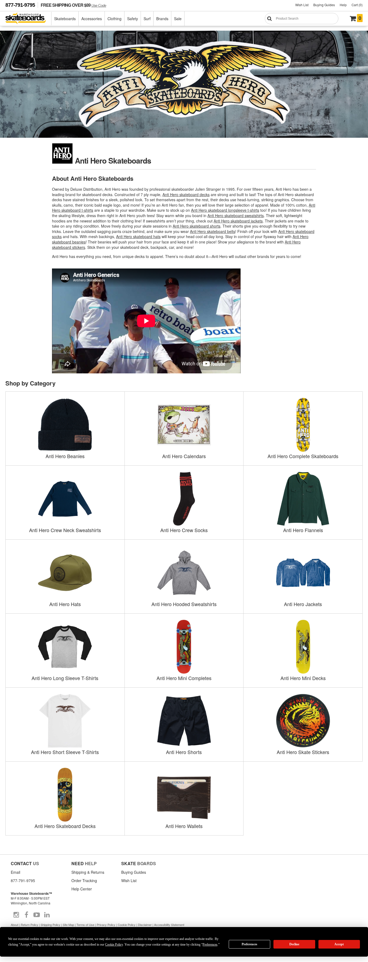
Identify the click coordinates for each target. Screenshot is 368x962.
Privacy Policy (106, 924)
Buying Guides (324, 4)
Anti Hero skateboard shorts (196, 226)
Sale (178, 18)
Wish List (301, 4)
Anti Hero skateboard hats (138, 236)
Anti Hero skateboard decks (186, 194)
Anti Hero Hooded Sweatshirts (184, 603)
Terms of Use (85, 924)
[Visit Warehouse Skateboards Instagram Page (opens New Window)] (16, 915)
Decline (294, 944)
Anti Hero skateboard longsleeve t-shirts (225, 210)
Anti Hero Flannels (303, 529)
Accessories (91, 18)
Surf (147, 18)
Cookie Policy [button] (114, 944)
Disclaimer (145, 924)
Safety (132, 18)
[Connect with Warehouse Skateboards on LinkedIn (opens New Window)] (47, 915)
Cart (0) (357, 4)
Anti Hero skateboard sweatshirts (235, 215)
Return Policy (29, 924)
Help (343, 4)
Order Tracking (84, 880)
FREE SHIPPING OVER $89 (73, 5)
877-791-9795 (20, 5)
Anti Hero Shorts (184, 751)
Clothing (114, 18)
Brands (162, 18)
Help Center (81, 889)
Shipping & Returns (87, 872)
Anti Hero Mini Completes (184, 677)
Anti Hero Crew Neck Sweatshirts (65, 529)
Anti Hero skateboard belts (212, 231)
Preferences (249, 944)
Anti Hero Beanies (65, 455)
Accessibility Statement (169, 924)
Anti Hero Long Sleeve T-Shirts (65, 677)
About (14, 924)
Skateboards (65, 18)
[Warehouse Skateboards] (28, 19)
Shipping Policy (50, 924)
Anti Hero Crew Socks (184, 529)
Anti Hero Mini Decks (303, 677)
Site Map (68, 924)
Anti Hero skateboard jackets (238, 221)
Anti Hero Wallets (184, 825)
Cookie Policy (127, 924)
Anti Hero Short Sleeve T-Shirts (65, 751)
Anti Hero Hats (65, 603)
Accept (339, 944)
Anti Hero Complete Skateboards (303, 455)
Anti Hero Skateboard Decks (65, 825)
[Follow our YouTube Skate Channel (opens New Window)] (37, 915)
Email (15, 872)
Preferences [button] (210, 944)
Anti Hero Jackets (303, 603)
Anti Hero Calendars (184, 455)
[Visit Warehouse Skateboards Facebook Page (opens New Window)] (26, 915)
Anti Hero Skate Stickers (303, 751)
